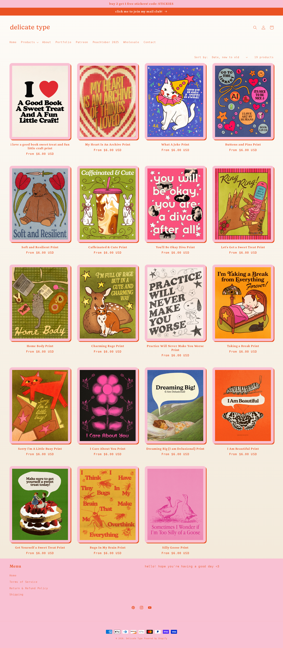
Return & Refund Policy (28, 588)
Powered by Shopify (155, 638)
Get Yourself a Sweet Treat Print (40, 547)
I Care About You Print (107, 449)
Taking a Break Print (243, 346)
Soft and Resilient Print (39, 247)
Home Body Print (40, 346)
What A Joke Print (175, 144)
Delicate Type (134, 638)
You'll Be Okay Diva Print (175, 247)
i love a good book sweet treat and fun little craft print (40, 146)
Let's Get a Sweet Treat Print (243, 247)
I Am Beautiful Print (243, 449)
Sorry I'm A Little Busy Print (40, 449)
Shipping (16, 594)
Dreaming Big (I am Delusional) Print (175, 449)
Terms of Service (23, 581)
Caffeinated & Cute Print (107, 247)
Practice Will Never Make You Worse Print (175, 348)
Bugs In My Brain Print (107, 547)
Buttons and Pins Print (243, 144)
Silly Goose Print (175, 547)
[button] (29, 42)
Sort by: (201, 57)
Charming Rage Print (107, 346)
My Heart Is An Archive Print (107, 144)
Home (13, 575)
